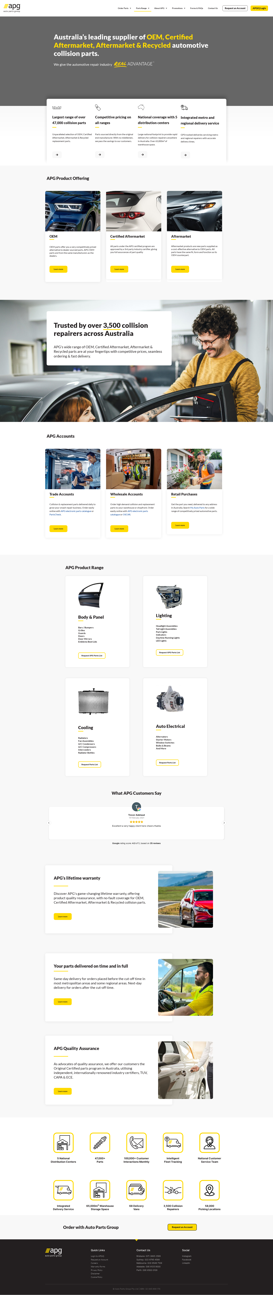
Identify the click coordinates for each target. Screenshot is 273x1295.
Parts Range (141, 8)
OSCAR (126, 514)
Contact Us (213, 8)
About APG (159, 8)
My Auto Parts (197, 507)
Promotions (177, 8)
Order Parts (123, 8)
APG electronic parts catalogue (76, 511)
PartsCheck (55, 514)
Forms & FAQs (196, 8)
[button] (224, 823)
